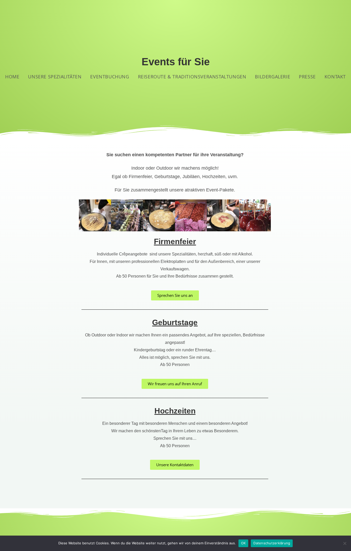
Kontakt (335, 77)
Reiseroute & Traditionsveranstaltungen (192, 77)
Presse (307, 77)
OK (243, 543)
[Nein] (344, 543)
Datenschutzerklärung (271, 543)
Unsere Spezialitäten (54, 77)
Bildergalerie (272, 77)
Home (12, 77)
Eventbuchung (109, 77)
